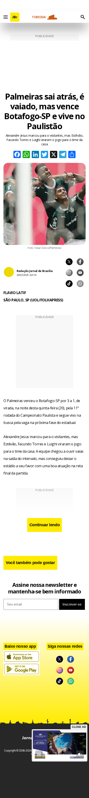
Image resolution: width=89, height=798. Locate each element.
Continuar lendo (44, 525)
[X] (53, 155)
